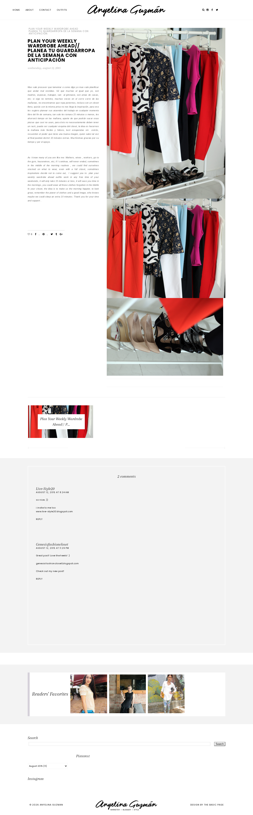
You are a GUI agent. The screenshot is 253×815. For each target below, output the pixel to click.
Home (16, 9)
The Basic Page (214, 804)
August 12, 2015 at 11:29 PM (52, 548)
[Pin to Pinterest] (43, 234)
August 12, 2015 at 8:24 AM (52, 492)
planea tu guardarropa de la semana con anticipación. (59, 32)
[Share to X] (52, 234)
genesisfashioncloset (52, 544)
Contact (45, 9)
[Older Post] (205, 448)
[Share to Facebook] (35, 234)
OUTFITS (62, 9)
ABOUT (29, 9)
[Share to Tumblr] (56, 234)
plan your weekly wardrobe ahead (53, 29)
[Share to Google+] (61, 234)
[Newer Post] (47, 448)
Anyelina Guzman (51, 804)
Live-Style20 (45, 489)
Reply (39, 519)
